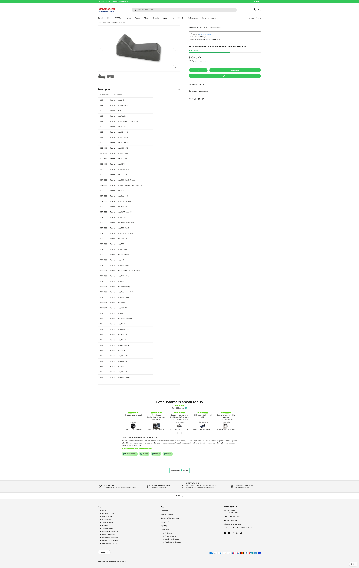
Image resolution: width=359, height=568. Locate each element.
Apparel (166, 18)
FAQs (104, 511)
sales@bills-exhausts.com (233, 524)
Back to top (179, 496)
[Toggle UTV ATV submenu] (122, 18)
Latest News (165, 529)
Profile (258, 18)
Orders (251, 18)
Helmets (156, 18)
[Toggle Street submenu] (104, 18)
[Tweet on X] (195, 99)
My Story (164, 526)
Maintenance (193, 18)
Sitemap (105, 526)
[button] (260, 10)
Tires (146, 18)
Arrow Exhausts (170, 536)
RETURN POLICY (107, 517)
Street (100, 18)
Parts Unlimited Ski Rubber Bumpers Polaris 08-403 (114, 22)
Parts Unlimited (193, 27)
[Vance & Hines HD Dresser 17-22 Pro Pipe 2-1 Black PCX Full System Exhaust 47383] (179, 426)
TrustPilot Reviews (167, 514)
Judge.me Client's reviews (170, 518)
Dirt (108, 18)
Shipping (191, 61)
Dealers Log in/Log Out (110, 541)
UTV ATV (118, 18)
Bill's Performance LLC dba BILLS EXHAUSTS (113, 561)
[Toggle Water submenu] (141, 18)
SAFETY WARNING (108, 535)
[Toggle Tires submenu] (149, 18)
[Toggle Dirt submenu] (112, 18)
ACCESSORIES (178, 18)
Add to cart (235, 70)
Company (164, 511)
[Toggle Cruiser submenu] (132, 18)
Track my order (107, 529)
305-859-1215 (247, 528)
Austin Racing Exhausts (173, 542)
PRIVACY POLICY (107, 520)
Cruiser (128, 18)
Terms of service (107, 523)
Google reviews (166, 522)
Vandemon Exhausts (172, 539)
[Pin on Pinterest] (203, 99)
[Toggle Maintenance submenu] (199, 18)
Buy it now (224, 76)
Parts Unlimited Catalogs (110, 532)
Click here (189, 485)
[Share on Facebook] (199, 99)
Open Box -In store (209, 18)
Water (137, 18)
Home (99, 22)
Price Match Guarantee (110, 538)
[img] (179, 406)
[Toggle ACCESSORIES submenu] (185, 18)
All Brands (168, 533)
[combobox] (184, 10)
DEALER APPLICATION (109, 544)
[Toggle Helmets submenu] (160, 18)
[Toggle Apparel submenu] (170, 18)
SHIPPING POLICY (108, 514)
